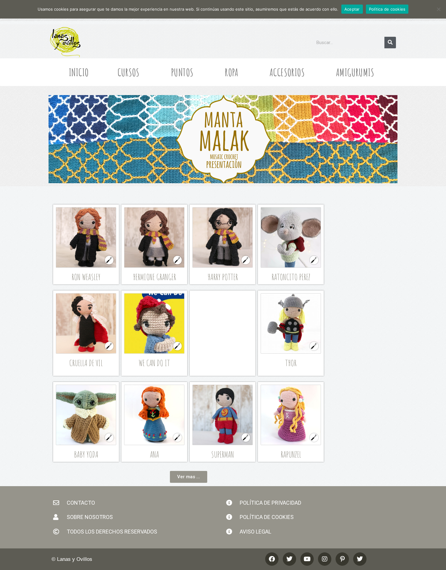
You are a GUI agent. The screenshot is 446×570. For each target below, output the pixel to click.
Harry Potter (223, 277)
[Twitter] (360, 559)
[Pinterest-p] (342, 559)
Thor (290, 363)
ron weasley (86, 277)
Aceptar (352, 9)
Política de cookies (387, 9)
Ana (154, 454)
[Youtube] (307, 559)
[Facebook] (272, 559)
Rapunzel (291, 454)
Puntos (182, 72)
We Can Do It (154, 363)
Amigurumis (355, 72)
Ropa (231, 72)
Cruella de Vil (86, 363)
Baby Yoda (86, 454)
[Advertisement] (222, 331)
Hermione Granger (154, 277)
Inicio (79, 72)
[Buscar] (390, 42)
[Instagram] (324, 559)
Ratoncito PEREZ (291, 277)
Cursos (128, 72)
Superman (222, 454)
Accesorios (287, 72)
